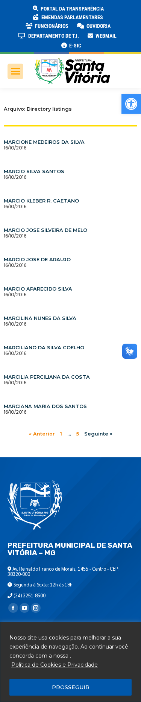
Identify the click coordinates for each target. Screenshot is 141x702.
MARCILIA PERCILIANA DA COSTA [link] (47, 377)
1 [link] (61, 434)
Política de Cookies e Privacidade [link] (54, 664)
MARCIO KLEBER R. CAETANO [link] (41, 201)
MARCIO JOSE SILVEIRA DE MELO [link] (45, 230)
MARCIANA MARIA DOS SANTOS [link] (45, 406)
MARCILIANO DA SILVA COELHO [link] (44, 347)
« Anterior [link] (42, 434)
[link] (131, 104)
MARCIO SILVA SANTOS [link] (34, 171)
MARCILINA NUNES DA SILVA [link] (40, 318)
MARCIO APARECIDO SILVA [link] (38, 289)
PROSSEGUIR (70, 687)
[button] (121, 11)
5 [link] (77, 434)
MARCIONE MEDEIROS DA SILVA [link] (44, 142)
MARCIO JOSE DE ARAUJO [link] (37, 259)
